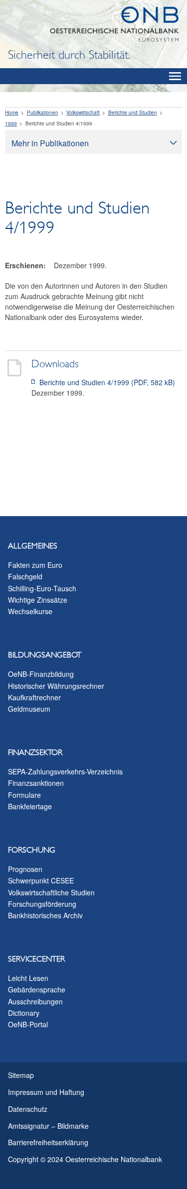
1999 (11, 123)
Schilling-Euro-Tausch (42, 588)
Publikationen (42, 112)
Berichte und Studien (132, 112)
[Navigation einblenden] (175, 76)
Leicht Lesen (28, 978)
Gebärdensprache (36, 989)
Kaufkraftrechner (34, 697)
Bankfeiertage (30, 806)
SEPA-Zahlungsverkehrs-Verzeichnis (65, 771)
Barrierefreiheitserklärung (48, 1142)
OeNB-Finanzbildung (41, 674)
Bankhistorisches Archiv (45, 915)
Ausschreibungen (35, 1001)
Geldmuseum (29, 709)
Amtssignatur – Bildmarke (48, 1126)
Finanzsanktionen (36, 783)
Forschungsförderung (42, 904)
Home (11, 112)
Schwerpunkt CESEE (41, 880)
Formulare (24, 795)
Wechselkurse (30, 611)
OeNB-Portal (28, 1024)
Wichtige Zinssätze (37, 600)
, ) (107, 382)
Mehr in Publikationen (50, 143)
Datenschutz (27, 1109)
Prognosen (25, 869)
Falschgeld (25, 576)
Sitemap (21, 1075)
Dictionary (23, 1013)
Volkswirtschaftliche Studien (51, 892)
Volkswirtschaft (83, 112)
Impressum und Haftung (46, 1092)
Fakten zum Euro (35, 565)
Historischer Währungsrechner (56, 686)
